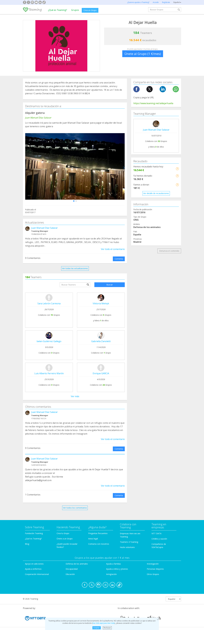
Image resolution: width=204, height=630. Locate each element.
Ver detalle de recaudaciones (156, 193)
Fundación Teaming (34, 533)
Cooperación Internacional (37, 574)
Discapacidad (72, 569)
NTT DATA (156, 533)
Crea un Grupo (90, 10)
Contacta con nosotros (98, 544)
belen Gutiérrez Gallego (49, 341)
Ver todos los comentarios (75, 507)
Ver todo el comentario (113, 249)
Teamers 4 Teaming (129, 542)
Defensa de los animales (77, 563)
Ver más (75, 396)
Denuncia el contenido (169, 251)
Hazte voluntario (127, 547)
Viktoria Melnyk (101, 303)
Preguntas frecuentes (98, 533)
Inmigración (111, 574)
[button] (73, 201)
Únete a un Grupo (65, 538)
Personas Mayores (155, 569)
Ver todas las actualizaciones (75, 268)
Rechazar (107, 628)
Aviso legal (93, 538)
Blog (27, 544)
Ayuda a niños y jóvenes (117, 569)
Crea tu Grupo (63, 533)
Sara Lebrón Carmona (49, 303)
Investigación (153, 563)
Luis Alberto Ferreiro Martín (49, 373)
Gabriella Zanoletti (101, 341)
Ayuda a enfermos (33, 569)
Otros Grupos (153, 574)
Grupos (75, 10)
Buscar (109, 284)
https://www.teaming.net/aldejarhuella (153, 103)
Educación (70, 574)
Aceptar (96, 628)
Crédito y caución (159, 538)
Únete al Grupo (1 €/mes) (142, 54)
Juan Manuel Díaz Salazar (44, 227)
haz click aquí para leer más (103, 623)
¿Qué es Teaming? (57, 10)
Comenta (119, 258)
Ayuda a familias (113, 563)
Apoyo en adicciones (34, 563)
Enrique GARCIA (101, 373)
